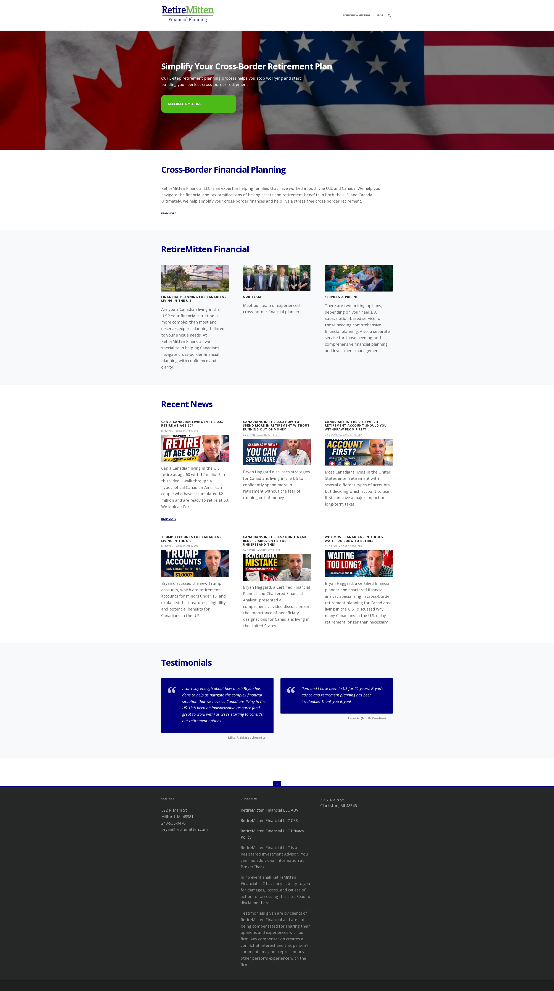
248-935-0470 (173, 823)
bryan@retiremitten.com (184, 829)
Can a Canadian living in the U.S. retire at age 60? (192, 424)
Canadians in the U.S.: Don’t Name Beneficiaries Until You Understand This (275, 540)
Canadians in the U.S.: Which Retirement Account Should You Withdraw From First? (356, 425)
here (265, 902)
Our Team (252, 297)
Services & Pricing (342, 297)
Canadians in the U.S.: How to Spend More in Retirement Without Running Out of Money (276, 425)
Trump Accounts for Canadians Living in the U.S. (191, 539)
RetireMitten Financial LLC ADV (269, 810)
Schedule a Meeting (184, 104)
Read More (168, 213)
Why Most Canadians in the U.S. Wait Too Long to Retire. (354, 539)
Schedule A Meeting (356, 15)
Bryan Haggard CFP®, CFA (181, 431)
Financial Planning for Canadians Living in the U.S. (193, 299)
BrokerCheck (252, 866)
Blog (380, 15)
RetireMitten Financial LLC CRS (269, 820)
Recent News (187, 404)
